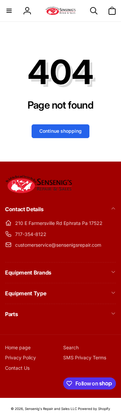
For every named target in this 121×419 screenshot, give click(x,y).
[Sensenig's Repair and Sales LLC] (38, 191)
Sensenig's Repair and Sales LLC (51, 409)
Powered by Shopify (94, 409)
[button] (9, 10)
